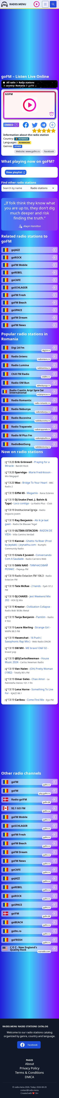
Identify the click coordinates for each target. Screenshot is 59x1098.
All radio (11, 82)
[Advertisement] (29, 38)
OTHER (17, 146)
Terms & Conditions (29, 1072)
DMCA (29, 1077)
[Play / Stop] (36, 4)
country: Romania (15, 85)
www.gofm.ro (33, 151)
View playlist (14, 172)
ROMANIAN (24, 142)
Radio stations (26, 82)
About (29, 1064)
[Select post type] (42, 188)
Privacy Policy (29, 1068)
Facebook (49, 151)
